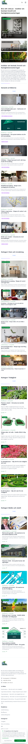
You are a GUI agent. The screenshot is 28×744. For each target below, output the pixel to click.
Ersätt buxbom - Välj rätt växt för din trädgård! (11, 689)
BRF (2, 726)
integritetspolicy (5, 738)
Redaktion (4, 707)
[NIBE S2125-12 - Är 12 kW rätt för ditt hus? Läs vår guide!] (14, 46)
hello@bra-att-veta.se (8, 682)
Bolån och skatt (5, 141)
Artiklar (3, 686)
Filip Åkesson (3, 132)
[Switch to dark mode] (22, 2)
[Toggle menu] (25, 2)
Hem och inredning (6, 18)
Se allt (14, 91)
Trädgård (4, 53)
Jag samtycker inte (8, 740)
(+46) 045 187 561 (7, 680)
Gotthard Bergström (5, 158)
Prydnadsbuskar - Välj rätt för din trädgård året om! (12, 694)
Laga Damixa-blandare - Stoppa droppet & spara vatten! (14, 691)
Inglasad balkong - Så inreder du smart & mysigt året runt (14, 696)
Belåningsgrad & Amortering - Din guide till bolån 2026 (13, 699)
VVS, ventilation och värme (7, 42)
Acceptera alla (20, 740)
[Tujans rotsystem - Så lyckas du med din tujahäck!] (14, 57)
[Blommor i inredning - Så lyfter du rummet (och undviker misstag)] (14, 27)
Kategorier (4, 718)
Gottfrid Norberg (4, 107)
